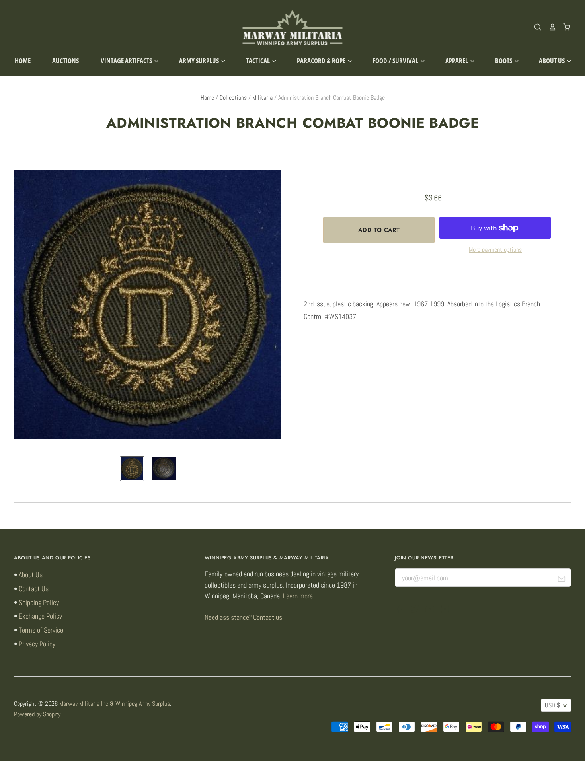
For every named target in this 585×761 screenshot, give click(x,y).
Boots (504, 60)
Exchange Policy (40, 616)
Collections (233, 98)
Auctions (65, 60)
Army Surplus (199, 60)
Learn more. (298, 595)
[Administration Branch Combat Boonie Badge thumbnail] (132, 469)
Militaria (262, 98)
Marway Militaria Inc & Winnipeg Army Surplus (114, 704)
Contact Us (34, 588)
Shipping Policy (39, 602)
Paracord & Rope (322, 60)
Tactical (258, 60)
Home (23, 60)
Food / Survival (395, 60)
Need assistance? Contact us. (244, 617)
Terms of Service (41, 629)
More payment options (495, 250)
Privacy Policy (37, 643)
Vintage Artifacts (127, 60)
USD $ (552, 705)
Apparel (457, 60)
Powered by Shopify (37, 714)
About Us (552, 60)
